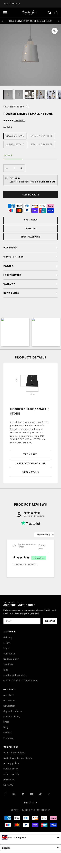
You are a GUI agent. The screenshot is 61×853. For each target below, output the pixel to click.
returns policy (11, 774)
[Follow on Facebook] (5, 794)
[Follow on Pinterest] (22, 794)
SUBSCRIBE (50, 621)
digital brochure (12, 711)
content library (11, 716)
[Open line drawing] (30, 384)
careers (7, 733)
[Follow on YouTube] (31, 794)
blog (5, 727)
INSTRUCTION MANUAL (30, 463)
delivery (7, 637)
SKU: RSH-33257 (13, 106)
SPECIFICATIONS (30, 236)
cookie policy (10, 769)
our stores (9, 700)
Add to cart (30, 194)
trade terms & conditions (17, 758)
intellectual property (14, 675)
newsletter (9, 706)
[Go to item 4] (40, 94)
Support (16, 4)
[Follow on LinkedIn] (49, 794)
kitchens (8, 738)
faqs (5, 670)
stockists (8, 664)
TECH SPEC (30, 220)
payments (8, 779)
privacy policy (11, 763)
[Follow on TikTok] (40, 794)
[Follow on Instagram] (14, 794)
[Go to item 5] (51, 94)
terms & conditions (14, 753)
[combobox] (30, 837)
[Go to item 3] (30, 94)
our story (8, 695)
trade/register (11, 659)
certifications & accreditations (20, 680)
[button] (15, 332)
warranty (8, 785)
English (28, 803)
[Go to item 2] (19, 94)
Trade (5, 4)
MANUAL (30, 228)
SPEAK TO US (30, 472)
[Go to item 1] (8, 94)
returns (7, 643)
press (6, 722)
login (6, 648)
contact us (9, 654)
